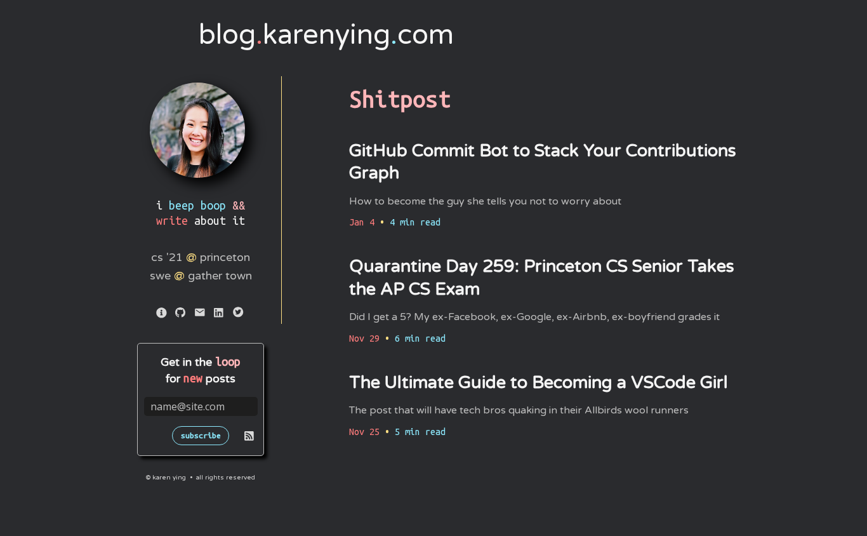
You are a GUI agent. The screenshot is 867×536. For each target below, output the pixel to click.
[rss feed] (249, 437)
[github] (181, 314)
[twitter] (238, 314)
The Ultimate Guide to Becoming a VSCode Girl (538, 382)
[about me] (162, 314)
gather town (220, 276)
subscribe (201, 435)
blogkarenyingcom (326, 34)
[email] (200, 314)
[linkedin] (219, 314)
